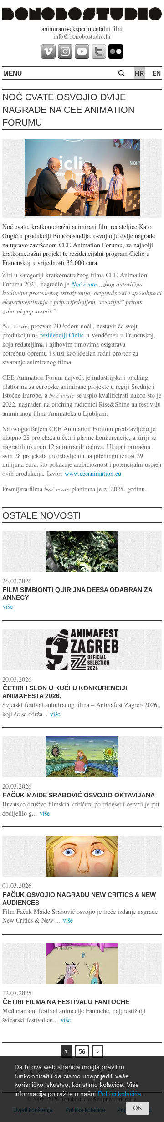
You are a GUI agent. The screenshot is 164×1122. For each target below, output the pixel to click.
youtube (82, 51)
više (8, 606)
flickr (115, 51)
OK (137, 1108)
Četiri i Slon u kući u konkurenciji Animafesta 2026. (64, 692)
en (156, 73)
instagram (65, 51)
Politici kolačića (119, 1093)
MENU (12, 73)
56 (82, 1051)
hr (139, 73)
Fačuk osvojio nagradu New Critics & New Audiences (79, 899)
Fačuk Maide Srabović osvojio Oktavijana (79, 795)
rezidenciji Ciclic (62, 335)
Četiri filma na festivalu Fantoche (66, 1001)
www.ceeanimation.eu (93, 473)
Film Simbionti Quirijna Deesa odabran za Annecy (77, 594)
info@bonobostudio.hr (82, 36)
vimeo (48, 51)
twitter (99, 51)
